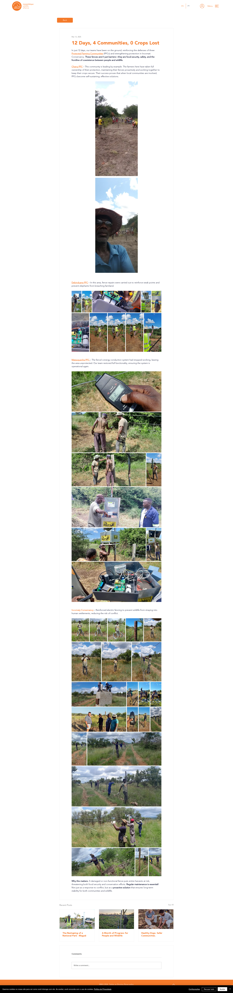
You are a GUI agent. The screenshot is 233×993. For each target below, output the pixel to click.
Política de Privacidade (102, 989)
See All (171, 905)
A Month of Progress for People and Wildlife (115, 934)
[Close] (230, 989)
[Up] (173, 984)
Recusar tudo (209, 989)
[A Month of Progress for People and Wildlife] (116, 919)
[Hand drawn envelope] (202, 6)
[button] (214, 6)
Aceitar (222, 989)
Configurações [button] (194, 989)
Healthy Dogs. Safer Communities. (151, 934)
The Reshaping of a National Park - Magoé (74, 934)
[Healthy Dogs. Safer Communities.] (155, 919)
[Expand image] (116, 128)
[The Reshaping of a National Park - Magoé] (77, 919)
